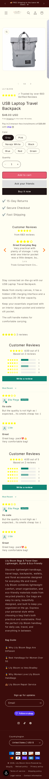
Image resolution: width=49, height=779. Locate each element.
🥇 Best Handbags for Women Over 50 (24, 659)
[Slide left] (18, 84)
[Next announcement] (44, 3)
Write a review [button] (24, 378)
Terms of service (17, 771)
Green (33, 151)
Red (20, 151)
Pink (20, 137)
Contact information (33, 776)
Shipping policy (35, 771)
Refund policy (22, 767)
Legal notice (15, 776)
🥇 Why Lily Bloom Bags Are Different (20, 649)
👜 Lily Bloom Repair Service (20, 684)
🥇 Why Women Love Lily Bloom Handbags (22, 676)
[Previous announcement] (5, 3)
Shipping (9, 119)
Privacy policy (37, 767)
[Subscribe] (40, 702)
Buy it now (24, 191)
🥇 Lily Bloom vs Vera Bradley (21, 667)
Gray (8, 137)
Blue (7, 151)
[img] (25, 231)
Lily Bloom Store (23, 763)
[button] (6, 13)
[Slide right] (31, 84)
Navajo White (13, 144)
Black (31, 144)
